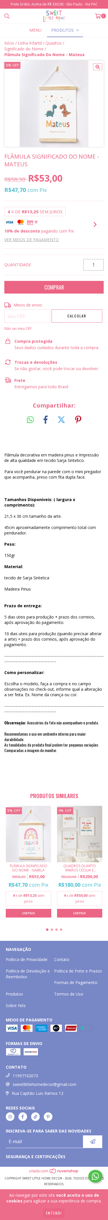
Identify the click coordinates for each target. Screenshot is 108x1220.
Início (9, 43)
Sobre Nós (16, 1005)
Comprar (28, 913)
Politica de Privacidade (27, 959)
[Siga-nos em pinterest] (48, 1116)
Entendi (54, 1213)
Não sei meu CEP (18, 328)
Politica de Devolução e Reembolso (28, 973)
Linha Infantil (30, 43)
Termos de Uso (68, 994)
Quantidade (17, 264)
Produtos (14, 994)
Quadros (54, 43)
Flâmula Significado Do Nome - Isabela (28, 868)
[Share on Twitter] (61, 420)
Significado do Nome (23, 49)
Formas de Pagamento (75, 982)
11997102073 (25, 1075)
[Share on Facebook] (45, 420)
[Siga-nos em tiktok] (35, 1116)
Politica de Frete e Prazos (78, 971)
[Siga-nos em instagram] (10, 1116)
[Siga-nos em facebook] (22, 1116)
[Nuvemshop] (54, 1172)
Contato (61, 959)
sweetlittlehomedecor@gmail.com (44, 1084)
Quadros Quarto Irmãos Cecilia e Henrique (79, 868)
